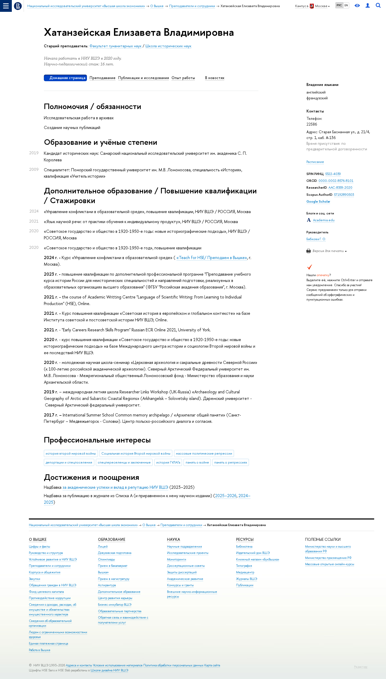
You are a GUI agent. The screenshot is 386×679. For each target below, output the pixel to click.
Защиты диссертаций (182, 572)
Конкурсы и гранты (180, 585)
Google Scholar (318, 201)
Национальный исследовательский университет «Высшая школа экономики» (83, 525)
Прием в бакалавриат (112, 566)
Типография (244, 566)
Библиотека (244, 546)
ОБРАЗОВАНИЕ (111, 539)
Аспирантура (107, 585)
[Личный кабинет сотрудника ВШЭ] (368, 6)
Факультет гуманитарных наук (116, 45)
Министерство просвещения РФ (328, 558)
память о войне (197, 462)
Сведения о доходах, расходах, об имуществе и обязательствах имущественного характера (52, 609)
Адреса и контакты (79, 665)
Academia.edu (324, 220)
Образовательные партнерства (119, 611)
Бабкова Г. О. (316, 239)
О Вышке (149, 525)
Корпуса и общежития (44, 572)
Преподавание (103, 77)
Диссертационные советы (186, 566)
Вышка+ (103, 572)
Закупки (34, 579)
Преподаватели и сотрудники (181, 525)
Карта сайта (212, 665)
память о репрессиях (230, 462)
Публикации (244, 585)
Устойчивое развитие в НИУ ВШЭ (53, 559)
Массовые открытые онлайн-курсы (329, 564)
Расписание (315, 162)
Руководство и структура (46, 553)
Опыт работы (183, 77)
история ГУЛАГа (168, 462)
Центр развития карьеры (115, 598)
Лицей (103, 546)
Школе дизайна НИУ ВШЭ (109, 670)
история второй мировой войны (71, 453)
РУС (339, 5)
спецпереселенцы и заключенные (124, 462)
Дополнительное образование (119, 592)
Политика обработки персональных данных (173, 665)
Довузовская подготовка (114, 553)
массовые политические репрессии (204, 453)
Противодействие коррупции (50, 598)
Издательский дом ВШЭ (253, 553)
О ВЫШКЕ (37, 539)
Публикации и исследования (143, 77)
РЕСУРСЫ (245, 539)
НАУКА (173, 539)
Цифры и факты (39, 546)
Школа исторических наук (168, 45)
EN (346, 5)
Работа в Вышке (39, 650)
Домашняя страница (67, 77)
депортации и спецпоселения (69, 462)
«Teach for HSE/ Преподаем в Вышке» (211, 257)
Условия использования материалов (118, 665)
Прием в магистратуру (113, 579)
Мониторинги (176, 559)
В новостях (214, 77)
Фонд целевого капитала (46, 592)
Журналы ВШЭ (246, 579)
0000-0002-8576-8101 (336, 180)
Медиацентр (245, 572)
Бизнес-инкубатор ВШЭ (114, 605)
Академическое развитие (185, 579)
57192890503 (344, 194)
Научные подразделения (184, 546)
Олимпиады (106, 559)
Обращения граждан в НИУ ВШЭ (52, 585)
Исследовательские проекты (187, 553)
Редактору (360, 666)
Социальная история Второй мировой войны (135, 453)
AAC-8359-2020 (340, 187)
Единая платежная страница (48, 643)
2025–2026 (226, 495)
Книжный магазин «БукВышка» (257, 559)
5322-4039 (333, 174)
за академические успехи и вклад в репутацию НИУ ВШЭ (115, 487)
